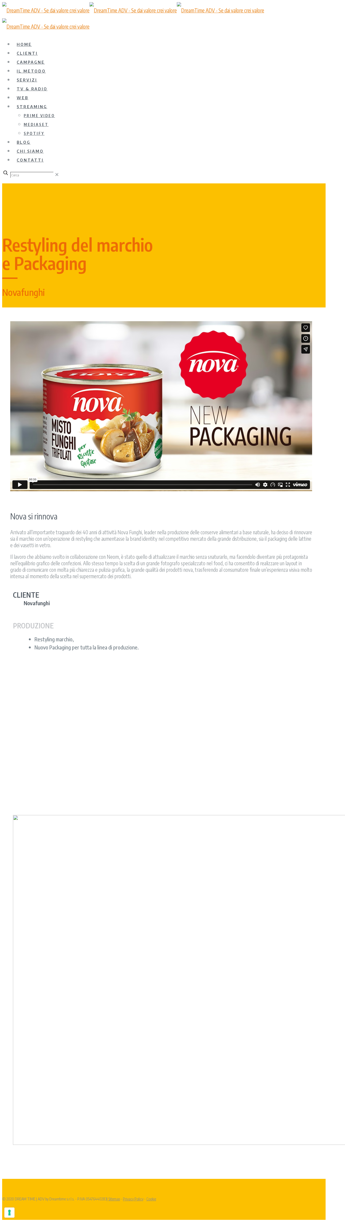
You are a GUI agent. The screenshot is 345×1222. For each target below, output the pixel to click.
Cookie (151, 1199)
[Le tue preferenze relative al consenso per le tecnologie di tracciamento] (9, 1212)
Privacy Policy (133, 1199)
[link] (57, 174)
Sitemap (114, 1199)
